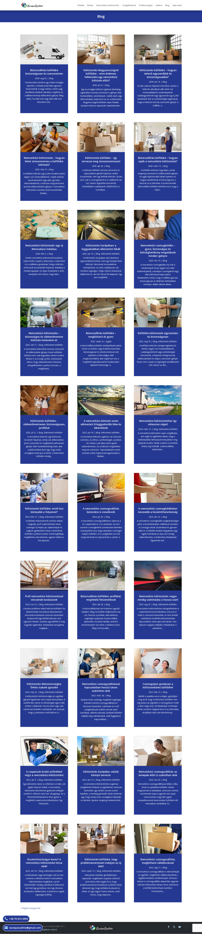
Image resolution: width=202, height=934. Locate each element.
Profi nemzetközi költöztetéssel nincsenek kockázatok (44, 598)
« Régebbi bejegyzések (30, 908)
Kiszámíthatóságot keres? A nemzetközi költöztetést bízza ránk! (44, 863)
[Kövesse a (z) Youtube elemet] (179, 927)
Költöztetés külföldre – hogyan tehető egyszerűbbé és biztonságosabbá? (158, 73)
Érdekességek (146, 5)
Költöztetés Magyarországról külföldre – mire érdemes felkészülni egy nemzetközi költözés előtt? (101, 75)
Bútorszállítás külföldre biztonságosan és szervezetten (44, 71)
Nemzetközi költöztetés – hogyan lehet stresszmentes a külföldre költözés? (44, 161)
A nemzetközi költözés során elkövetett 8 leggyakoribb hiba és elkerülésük (101, 424)
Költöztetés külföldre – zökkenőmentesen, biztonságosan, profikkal (44, 424)
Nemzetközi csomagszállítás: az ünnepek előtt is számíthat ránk (158, 773)
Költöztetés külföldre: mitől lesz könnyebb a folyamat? (44, 510)
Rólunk (90, 5)
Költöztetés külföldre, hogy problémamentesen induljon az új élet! (101, 863)
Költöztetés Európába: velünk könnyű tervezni (101, 773)
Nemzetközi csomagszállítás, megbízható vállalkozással (157, 861)
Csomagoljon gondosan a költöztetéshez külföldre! (158, 685)
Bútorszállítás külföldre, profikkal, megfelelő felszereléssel (101, 598)
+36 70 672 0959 (18, 918)
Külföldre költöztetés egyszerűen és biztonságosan (158, 334)
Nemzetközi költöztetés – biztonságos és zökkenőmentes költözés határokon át (44, 336)
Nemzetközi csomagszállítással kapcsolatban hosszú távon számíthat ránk (101, 687)
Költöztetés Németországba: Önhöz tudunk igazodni (44, 685)
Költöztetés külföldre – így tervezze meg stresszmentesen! (101, 159)
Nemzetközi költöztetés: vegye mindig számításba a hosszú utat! (158, 598)
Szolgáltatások (129, 5)
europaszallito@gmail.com (25, 927)
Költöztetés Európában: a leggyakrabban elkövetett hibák (101, 247)
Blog (167, 5)
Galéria (159, 5)
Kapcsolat (177, 5)
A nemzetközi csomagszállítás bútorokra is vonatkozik (101, 510)
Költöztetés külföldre (53, 345)
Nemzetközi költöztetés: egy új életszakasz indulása (44, 247)
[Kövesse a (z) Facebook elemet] (168, 927)
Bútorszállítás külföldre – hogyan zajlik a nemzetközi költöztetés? (158, 159)
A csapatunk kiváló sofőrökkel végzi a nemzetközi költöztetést (44, 773)
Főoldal (80, 5)
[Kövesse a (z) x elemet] (174, 927)
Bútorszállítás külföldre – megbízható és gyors (101, 334)
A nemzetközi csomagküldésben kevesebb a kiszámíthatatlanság (158, 510)
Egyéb (108, 341)
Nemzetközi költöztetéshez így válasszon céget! (158, 422)
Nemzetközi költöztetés (107, 5)
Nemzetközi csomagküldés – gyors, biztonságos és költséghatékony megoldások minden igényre (158, 250)
